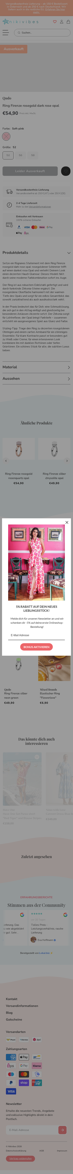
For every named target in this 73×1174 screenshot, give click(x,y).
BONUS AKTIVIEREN (36, 646)
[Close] (67, 522)
